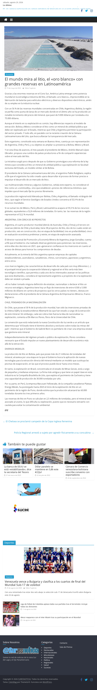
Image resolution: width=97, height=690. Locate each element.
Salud (46, 665)
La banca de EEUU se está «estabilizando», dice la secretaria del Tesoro (17, 469)
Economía (9, 74)
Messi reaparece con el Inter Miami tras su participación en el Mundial (51, 617)
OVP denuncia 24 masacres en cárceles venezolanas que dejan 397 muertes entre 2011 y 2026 (43, 8)
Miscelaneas (49, 655)
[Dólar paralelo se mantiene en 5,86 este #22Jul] (48, 450)
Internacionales (50, 652)
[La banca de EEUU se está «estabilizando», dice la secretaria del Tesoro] (18, 450)
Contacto (63, 643)
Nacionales (48, 657)
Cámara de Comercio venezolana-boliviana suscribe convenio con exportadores (78, 470)
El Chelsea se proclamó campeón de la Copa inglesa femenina (37, 421)
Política (47, 660)
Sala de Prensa (66, 647)
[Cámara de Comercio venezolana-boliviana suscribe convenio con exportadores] (79, 450)
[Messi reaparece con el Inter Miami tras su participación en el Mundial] (11, 616)
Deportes (9, 577)
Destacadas (49, 650)
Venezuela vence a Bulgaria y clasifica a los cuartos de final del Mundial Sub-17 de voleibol (45, 583)
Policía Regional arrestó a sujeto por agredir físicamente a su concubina (54, 432)
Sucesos (47, 667)
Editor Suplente (30, 88)
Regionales (48, 662)
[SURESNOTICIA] (6, 19)
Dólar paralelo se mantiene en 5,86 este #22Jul (46, 469)
